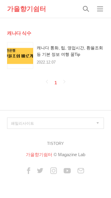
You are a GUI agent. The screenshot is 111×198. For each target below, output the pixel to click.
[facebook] (28, 171)
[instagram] (53, 171)
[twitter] (40, 171)
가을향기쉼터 (26, 8)
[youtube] (67, 171)
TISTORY (55, 143)
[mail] (81, 171)
